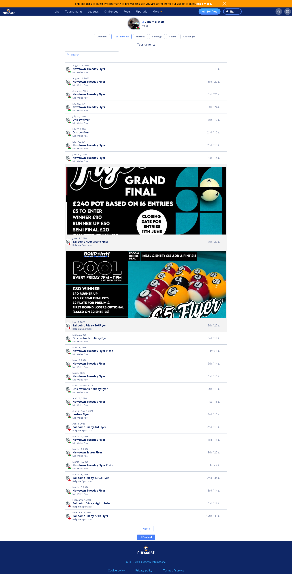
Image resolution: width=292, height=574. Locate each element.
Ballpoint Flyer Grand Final (90, 241)
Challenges (111, 11)
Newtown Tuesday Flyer (88, 69)
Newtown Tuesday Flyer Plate (92, 351)
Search (75, 55)
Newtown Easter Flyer (87, 452)
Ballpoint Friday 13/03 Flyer (90, 478)
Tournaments (73, 11)
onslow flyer (80, 414)
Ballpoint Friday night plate (91, 503)
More (156, 11)
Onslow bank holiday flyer (90, 338)
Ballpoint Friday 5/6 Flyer (89, 325)
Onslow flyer (81, 120)
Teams (172, 36)
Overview (102, 36)
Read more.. (204, 4)
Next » (147, 528)
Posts (127, 11)
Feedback (147, 537)
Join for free (209, 11)
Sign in (234, 11)
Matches (140, 36)
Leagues (93, 11)
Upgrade (141, 11)
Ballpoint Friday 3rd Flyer (89, 427)
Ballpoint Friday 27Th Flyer (90, 516)
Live (56, 11)
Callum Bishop (154, 22)
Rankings (157, 36)
